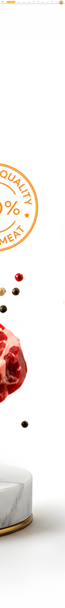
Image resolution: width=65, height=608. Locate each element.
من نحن (52, 1)
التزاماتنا (38, 1)
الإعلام (33, 1)
